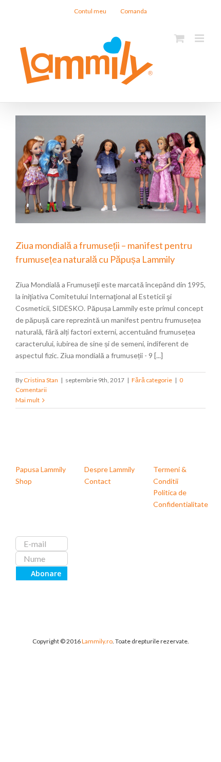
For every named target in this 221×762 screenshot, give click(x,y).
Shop (23, 481)
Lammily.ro (97, 641)
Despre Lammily (109, 469)
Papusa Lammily (40, 469)
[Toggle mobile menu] (200, 38)
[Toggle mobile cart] (179, 38)
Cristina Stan (41, 380)
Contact (97, 481)
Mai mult (27, 400)
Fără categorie (152, 380)
